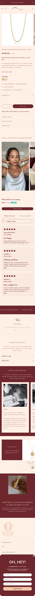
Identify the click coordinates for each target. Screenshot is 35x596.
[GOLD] (3, 79)
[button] (6, 53)
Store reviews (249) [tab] (25, 216)
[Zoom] (32, 43)
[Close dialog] (33, 556)
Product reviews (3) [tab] (9, 216)
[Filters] (3, 221)
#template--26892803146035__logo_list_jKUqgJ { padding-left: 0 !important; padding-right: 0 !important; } (17, 297)
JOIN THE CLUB (17, 588)
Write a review (17, 209)
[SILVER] (6, 79)
